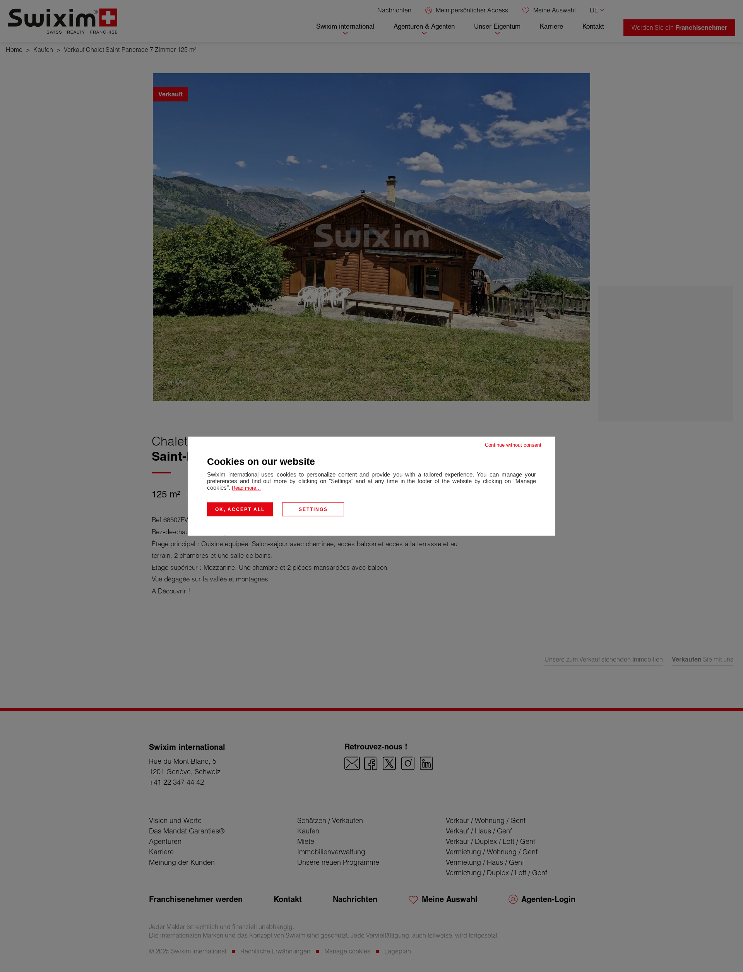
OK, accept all (240, 509)
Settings (313, 509)
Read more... (246, 487)
